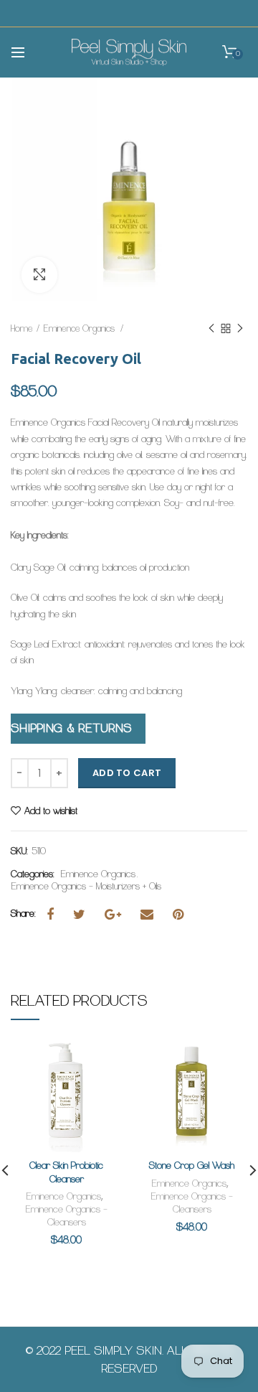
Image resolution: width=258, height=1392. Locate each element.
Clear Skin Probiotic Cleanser (66, 1172)
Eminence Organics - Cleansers (67, 1215)
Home (22, 329)
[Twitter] (84, 914)
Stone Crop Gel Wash (191, 1165)
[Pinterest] (183, 914)
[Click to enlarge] (39, 275)
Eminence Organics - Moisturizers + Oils (86, 886)
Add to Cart (126, 773)
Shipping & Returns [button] (71, 728)
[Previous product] (211, 329)
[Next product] (240, 329)
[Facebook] (55, 914)
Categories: (32, 874)
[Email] (152, 914)
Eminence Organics (80, 329)
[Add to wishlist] (102, 1060)
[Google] (118, 914)
